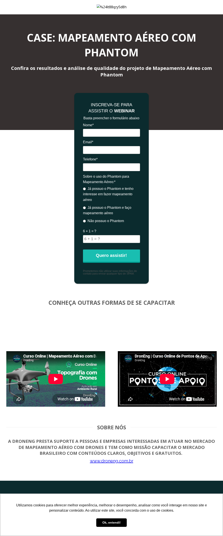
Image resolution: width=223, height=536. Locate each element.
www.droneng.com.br (111, 461)
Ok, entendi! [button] (111, 522)
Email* (88, 142)
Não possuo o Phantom (106, 221)
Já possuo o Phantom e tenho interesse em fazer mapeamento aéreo (108, 194)
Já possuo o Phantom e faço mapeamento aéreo (107, 210)
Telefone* (90, 159)
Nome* (88, 125)
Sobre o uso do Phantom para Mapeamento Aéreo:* (106, 179)
